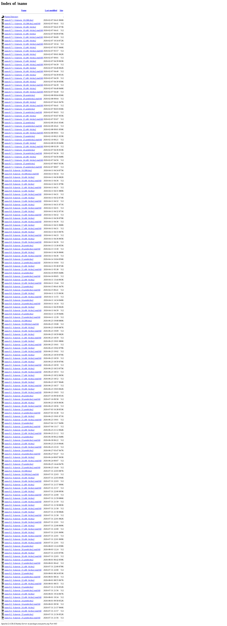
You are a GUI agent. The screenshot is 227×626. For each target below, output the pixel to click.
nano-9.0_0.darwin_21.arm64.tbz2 (19, 259)
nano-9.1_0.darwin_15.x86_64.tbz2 (19, 362)
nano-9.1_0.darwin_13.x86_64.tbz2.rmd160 (23, 351)
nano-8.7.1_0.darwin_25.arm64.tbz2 (20, 163)
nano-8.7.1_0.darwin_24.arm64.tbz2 (20, 150)
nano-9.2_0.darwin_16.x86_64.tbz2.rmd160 (23, 522)
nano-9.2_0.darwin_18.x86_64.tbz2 (19, 532)
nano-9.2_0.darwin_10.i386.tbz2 (18, 471)
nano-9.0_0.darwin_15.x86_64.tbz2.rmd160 (23, 215)
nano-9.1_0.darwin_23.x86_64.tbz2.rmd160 (23, 447)
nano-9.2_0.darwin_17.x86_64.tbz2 (19, 525)
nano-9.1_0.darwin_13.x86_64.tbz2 (19, 348)
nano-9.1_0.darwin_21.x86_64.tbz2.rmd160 (23, 420)
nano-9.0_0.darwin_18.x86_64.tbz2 (19, 232)
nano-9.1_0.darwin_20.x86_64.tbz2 (19, 403)
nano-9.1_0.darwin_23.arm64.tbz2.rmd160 (22, 440)
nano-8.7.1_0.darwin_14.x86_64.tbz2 (20, 54)
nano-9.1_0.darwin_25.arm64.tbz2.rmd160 (22, 467)
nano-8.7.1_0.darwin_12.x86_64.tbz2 (20, 41)
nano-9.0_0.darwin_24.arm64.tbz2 (19, 300)
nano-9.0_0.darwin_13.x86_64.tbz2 (19, 198)
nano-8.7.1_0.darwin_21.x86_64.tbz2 (20, 116)
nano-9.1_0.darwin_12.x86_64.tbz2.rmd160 (23, 344)
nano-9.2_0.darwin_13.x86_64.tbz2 (19, 498)
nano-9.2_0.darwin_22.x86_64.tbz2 (19, 580)
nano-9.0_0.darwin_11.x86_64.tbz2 (19, 184)
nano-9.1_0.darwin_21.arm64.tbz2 (19, 409)
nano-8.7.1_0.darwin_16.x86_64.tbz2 (20, 68)
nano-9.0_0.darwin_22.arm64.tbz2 (19, 273)
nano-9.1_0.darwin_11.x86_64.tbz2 (19, 334)
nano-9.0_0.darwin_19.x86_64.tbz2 (19, 239)
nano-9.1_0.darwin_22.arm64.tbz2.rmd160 (22, 426)
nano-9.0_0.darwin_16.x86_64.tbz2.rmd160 (23, 222)
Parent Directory (11, 17)
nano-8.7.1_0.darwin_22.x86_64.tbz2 (20, 129)
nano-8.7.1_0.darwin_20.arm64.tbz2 (20, 95)
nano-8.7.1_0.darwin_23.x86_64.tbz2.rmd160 (24, 146)
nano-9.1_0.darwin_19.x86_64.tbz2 (19, 389)
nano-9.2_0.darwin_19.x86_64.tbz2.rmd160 (23, 543)
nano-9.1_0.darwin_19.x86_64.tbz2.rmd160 (23, 392)
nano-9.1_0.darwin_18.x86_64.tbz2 (19, 382)
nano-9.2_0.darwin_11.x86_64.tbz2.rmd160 (23, 488)
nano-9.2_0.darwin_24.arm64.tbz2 (19, 601)
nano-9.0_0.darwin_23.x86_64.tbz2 (19, 293)
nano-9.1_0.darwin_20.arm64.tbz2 (19, 396)
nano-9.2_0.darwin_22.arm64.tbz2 (19, 573)
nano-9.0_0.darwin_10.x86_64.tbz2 (19, 177)
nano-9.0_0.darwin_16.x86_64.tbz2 (19, 218)
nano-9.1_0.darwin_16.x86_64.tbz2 (19, 368)
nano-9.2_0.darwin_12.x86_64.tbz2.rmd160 (23, 495)
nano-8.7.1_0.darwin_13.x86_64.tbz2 (20, 47)
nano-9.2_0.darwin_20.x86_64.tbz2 (19, 553)
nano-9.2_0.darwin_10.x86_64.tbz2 (19, 478)
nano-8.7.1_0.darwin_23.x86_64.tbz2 (20, 143)
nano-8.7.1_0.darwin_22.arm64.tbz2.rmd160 (23, 126)
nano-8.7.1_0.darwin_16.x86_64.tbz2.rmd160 (24, 71)
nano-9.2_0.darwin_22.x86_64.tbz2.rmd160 (23, 584)
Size (61, 10)
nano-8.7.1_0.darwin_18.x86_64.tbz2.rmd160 (24, 85)
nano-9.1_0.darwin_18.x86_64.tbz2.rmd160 (23, 385)
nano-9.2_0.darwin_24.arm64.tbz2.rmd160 (22, 604)
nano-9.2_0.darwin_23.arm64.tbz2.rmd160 (22, 590)
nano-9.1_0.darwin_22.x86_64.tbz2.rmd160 (23, 433)
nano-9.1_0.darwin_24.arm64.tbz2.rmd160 (22, 454)
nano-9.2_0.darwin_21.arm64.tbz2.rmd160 (22, 563)
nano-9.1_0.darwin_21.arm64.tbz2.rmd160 (22, 413)
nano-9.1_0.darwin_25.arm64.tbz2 (19, 464)
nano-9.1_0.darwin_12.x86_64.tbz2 (19, 341)
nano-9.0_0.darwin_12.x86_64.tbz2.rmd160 (23, 194)
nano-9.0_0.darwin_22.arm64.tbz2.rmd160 (22, 276)
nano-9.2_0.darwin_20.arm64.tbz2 (19, 546)
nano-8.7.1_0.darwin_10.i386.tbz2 (19, 20)
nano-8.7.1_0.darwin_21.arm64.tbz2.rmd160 (23, 112)
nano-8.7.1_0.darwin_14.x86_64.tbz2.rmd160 (24, 58)
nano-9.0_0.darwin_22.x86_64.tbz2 (19, 280)
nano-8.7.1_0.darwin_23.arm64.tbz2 (20, 136)
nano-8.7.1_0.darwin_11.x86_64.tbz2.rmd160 (24, 37)
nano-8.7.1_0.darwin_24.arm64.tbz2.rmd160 (23, 153)
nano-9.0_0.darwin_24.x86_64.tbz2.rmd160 (23, 310)
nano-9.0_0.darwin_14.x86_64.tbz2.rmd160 (23, 208)
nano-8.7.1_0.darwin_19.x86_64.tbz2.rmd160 (24, 92)
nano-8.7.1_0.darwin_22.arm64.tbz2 (20, 122)
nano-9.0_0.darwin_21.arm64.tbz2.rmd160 (22, 263)
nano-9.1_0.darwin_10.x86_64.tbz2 (19, 327)
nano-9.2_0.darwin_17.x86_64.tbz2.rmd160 (23, 529)
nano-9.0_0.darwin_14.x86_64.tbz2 (19, 204)
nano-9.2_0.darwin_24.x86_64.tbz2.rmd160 (23, 611)
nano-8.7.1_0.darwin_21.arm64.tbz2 (20, 109)
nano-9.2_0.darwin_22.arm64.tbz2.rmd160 (22, 577)
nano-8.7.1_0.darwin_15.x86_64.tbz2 (20, 61)
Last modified (51, 10)
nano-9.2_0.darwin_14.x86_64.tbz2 (19, 505)
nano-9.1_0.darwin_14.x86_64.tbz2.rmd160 (23, 358)
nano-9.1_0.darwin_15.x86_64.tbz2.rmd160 (23, 365)
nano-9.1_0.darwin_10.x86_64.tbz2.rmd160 (23, 331)
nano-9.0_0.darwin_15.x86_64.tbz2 (19, 211)
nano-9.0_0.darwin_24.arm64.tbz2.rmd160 (22, 303)
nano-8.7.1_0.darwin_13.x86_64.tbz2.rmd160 (24, 51)
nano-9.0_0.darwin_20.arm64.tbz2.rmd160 (22, 249)
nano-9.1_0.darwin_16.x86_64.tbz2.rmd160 (23, 372)
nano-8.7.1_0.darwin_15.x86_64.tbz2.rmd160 (24, 64)
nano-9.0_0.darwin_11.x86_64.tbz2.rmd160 (23, 187)
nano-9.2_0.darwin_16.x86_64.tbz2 (19, 519)
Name (23, 10)
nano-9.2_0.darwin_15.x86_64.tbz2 (19, 512)
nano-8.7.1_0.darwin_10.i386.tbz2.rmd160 (22, 23)
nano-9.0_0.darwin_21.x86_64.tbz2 (19, 266)
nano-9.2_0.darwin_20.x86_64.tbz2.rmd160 (23, 556)
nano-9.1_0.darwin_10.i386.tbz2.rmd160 (22, 324)
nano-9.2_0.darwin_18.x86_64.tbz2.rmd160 (23, 536)
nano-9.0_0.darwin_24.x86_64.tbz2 (19, 307)
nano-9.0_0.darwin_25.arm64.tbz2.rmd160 (22, 317)
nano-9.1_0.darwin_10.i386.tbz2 (18, 321)
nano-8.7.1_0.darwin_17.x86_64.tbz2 (20, 75)
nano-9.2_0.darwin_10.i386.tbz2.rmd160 (22, 474)
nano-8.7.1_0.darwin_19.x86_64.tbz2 (20, 88)
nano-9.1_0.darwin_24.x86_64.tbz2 (19, 457)
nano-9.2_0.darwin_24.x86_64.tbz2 (19, 607)
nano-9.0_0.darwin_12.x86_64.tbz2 (19, 191)
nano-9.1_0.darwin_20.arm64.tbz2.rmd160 (22, 399)
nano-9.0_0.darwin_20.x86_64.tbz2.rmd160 (23, 256)
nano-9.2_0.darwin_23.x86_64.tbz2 (19, 594)
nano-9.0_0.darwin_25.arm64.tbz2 (19, 314)
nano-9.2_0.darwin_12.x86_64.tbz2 (19, 491)
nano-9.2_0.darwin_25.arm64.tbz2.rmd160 (22, 618)
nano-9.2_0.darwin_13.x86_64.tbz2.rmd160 (23, 502)
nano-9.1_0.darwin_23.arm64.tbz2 (19, 437)
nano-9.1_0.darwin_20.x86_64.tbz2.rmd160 (23, 406)
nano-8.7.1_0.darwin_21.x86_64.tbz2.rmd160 (24, 119)
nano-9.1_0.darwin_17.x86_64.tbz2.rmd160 (23, 379)
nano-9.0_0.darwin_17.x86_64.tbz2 (19, 225)
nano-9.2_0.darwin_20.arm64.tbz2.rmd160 (22, 549)
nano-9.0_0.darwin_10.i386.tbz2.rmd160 (22, 174)
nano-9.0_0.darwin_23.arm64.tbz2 (19, 286)
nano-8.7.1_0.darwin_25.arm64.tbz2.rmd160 (23, 167)
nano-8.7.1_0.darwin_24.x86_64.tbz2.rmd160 (24, 160)
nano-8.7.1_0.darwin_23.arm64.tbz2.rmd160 (23, 140)
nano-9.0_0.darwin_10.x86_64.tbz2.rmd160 (23, 181)
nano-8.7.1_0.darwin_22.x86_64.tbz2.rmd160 (24, 133)
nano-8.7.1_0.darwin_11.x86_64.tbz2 (20, 34)
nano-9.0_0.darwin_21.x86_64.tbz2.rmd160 (23, 269)
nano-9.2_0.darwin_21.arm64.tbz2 (19, 560)
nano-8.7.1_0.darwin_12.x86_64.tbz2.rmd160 (24, 44)
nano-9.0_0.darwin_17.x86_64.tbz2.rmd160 (23, 228)
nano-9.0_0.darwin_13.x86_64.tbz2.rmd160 (23, 201)
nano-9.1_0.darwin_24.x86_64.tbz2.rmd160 (23, 461)
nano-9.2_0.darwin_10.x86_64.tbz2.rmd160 (23, 481)
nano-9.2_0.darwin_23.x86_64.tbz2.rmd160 (23, 597)
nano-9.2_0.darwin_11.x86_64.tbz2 (19, 484)
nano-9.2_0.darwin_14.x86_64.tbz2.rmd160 (23, 508)
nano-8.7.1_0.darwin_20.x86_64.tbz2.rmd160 (24, 105)
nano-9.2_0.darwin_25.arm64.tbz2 (19, 614)
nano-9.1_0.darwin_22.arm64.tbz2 (19, 423)
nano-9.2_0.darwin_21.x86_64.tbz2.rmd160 (23, 570)
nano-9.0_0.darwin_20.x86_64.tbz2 (19, 252)
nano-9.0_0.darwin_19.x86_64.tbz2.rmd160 (23, 242)
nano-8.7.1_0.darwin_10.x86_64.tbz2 (20, 27)
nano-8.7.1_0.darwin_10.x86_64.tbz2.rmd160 (24, 30)
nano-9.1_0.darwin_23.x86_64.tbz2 (19, 444)
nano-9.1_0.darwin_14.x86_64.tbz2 (19, 355)
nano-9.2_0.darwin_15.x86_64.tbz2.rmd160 (23, 515)
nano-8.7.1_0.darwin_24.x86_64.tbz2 (20, 157)
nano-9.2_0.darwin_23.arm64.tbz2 (19, 587)
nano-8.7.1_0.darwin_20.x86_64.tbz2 (20, 102)
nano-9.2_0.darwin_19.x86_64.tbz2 (19, 539)
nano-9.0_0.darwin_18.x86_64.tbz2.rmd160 (23, 235)
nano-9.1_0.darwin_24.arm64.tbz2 (19, 450)
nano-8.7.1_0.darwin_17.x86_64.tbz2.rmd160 (24, 78)
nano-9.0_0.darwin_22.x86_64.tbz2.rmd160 (23, 283)
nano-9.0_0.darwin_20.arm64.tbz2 (19, 245)
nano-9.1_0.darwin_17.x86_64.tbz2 (19, 375)
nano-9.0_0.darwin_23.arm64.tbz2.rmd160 (22, 290)
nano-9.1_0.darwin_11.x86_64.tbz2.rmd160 (23, 338)
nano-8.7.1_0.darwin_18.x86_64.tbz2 (20, 82)
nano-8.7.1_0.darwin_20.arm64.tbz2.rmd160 (23, 99)
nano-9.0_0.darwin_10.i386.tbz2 (18, 170)
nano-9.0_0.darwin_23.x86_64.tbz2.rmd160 (23, 297)
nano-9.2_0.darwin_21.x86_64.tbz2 (19, 566)
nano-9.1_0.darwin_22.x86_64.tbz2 (19, 430)
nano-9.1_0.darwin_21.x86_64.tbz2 (19, 416)
